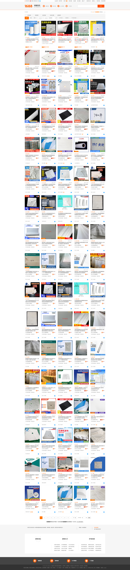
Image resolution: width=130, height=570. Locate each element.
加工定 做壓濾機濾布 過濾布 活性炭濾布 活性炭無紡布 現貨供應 (81, 417)
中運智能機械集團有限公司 (78, 129)
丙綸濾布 (47, 43)
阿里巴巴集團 (25, 567)
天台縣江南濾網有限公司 (78, 187)
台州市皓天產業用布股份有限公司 (62, 187)
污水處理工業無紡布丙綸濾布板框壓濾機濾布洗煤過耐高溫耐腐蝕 (48, 505)
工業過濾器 (51, 43)
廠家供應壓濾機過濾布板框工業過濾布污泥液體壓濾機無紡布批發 (48, 127)
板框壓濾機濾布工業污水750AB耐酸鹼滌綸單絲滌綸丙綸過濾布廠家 (81, 69)
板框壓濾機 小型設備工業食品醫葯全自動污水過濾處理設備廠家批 (32, 98)
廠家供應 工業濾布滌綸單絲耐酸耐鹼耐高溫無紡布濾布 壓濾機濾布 (81, 272)
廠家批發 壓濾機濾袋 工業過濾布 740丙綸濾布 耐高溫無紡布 (97, 127)
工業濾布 (43, 43)
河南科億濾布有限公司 (45, 71)
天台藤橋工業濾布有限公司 (62, 245)
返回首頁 (74, 521)
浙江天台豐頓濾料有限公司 (29, 245)
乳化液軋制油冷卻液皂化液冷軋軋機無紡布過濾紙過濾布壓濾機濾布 (81, 156)
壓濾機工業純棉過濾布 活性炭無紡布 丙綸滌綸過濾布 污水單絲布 (32, 156)
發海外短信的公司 (84, 548)
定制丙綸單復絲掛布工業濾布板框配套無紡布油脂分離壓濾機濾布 (64, 417)
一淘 (57, 567)
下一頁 (74, 517)
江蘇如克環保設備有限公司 (29, 100)
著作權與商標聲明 (58, 565)
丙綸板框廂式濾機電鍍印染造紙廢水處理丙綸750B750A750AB (97, 40)
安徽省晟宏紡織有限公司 (92, 546)
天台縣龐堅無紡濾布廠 (58, 546)
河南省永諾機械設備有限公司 (45, 274)
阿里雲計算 (73, 567)
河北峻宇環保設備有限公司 (45, 506)
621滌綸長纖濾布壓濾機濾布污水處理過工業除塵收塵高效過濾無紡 (32, 185)
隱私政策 (72, 565)
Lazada (105, 567)
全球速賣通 (44, 567)
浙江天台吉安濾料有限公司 (94, 158)
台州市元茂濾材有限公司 (78, 216)
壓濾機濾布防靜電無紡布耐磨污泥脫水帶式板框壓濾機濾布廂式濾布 (64, 98)
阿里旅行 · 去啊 (61, 567)
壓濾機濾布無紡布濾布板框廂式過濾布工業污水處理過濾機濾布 (48, 69)
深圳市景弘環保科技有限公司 (62, 216)
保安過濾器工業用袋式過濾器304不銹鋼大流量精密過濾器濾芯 (48, 98)
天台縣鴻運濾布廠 (94, 216)
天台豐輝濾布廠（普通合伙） (29, 216)
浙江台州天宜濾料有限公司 (45, 187)
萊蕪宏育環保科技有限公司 (94, 100)
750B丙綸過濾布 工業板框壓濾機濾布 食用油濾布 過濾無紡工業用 (97, 214)
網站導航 (85, 565)
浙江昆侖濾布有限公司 (45, 390)
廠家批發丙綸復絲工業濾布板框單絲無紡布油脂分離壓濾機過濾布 (64, 127)
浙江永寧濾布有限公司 (78, 274)
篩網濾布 (70, 548)
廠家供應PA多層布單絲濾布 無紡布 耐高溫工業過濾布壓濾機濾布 (48, 243)
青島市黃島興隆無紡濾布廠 (73, 546)
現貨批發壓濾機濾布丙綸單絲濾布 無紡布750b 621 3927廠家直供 (48, 475)
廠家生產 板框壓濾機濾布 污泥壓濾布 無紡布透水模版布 (32, 475)
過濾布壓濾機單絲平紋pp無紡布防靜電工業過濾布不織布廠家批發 (64, 243)
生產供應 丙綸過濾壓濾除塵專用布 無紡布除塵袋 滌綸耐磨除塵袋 (81, 446)
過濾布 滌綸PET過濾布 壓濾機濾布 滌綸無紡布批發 (97, 417)
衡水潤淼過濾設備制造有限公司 (29, 419)
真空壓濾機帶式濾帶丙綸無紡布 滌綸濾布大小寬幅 (81, 243)
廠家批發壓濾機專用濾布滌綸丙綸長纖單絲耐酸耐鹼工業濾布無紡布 (31, 243)
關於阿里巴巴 (76, 565)
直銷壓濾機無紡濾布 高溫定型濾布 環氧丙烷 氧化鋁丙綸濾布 (97, 446)
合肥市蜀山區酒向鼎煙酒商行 (100, 544)
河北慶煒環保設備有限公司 (78, 100)
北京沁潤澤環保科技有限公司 (45, 100)
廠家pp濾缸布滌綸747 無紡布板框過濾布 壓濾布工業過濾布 (31, 69)
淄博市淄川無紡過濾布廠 (58, 548)
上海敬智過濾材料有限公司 (78, 158)
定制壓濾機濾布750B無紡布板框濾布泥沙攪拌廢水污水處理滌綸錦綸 (64, 69)
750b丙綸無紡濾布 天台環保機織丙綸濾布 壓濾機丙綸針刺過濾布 (97, 272)
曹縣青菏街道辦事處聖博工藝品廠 (94, 544)
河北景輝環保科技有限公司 (29, 158)
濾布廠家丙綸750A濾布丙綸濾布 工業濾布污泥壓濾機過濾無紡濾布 (32, 127)
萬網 (84, 567)
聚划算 (54, 567)
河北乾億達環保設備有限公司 (94, 245)
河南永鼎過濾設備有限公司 (45, 129)
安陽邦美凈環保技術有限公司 (86, 550)
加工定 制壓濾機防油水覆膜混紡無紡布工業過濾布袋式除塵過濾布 (97, 475)
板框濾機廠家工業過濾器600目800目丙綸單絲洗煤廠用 (48, 40)
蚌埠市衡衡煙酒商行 (84, 546)
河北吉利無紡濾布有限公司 (73, 544)
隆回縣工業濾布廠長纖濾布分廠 (60, 550)
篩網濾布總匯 (63, 550)
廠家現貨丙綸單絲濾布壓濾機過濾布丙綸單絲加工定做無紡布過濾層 (64, 505)
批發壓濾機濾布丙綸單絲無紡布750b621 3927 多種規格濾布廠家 (48, 272)
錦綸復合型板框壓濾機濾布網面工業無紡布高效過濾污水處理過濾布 (64, 185)
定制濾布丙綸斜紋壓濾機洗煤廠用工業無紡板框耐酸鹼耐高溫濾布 (31, 214)
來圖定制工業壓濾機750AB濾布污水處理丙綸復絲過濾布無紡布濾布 (81, 388)
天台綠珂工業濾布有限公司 (94, 71)
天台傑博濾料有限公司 (29, 71)
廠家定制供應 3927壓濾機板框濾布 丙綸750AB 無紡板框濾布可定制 (97, 156)
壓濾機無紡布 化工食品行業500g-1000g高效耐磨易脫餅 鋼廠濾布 (48, 388)
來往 (92, 567)
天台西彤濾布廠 (45, 245)
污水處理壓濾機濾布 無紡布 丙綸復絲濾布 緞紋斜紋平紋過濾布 (65, 475)
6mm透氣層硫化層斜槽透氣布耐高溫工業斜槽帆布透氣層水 (31, 40)
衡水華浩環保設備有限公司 (62, 100)
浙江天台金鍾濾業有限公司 (94, 274)
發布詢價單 (96, 527)
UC (86, 567)
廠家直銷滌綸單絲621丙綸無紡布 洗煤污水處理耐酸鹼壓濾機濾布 (64, 272)
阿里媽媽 (66, 567)
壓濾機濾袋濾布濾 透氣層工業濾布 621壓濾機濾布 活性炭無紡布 (81, 475)
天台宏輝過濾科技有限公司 (62, 129)
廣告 (38, 40)
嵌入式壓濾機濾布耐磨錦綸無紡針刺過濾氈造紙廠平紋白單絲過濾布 (31, 417)
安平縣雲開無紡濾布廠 (65, 544)
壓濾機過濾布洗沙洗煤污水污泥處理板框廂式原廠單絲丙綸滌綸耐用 (97, 69)
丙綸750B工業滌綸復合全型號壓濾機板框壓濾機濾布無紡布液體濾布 (81, 505)
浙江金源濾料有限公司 (62, 158)
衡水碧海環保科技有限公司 (62, 71)
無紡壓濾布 (84, 527)
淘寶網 (48, 567)
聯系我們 (81, 565)
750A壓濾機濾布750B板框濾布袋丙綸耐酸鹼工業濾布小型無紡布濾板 (48, 185)
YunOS (77, 567)
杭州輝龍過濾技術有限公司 (78, 71)
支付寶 (89, 567)
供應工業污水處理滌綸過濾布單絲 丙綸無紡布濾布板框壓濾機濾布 (48, 214)
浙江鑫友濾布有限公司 (29, 187)
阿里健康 (97, 567)
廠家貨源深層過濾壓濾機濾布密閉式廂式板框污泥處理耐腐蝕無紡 (97, 98)
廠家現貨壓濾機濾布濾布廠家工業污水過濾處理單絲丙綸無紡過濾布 (64, 388)
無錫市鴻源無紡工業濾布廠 (59, 544)
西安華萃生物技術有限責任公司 (101, 546)
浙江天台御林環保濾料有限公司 (78, 245)
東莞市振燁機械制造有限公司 (100, 548)
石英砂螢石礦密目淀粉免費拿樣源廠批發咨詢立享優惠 (64, 40)
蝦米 (69, 567)
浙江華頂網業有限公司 (62, 274)
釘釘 (94, 567)
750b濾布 (83, 43)
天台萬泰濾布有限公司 (94, 129)
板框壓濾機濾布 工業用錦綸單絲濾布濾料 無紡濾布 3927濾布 (81, 98)
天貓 (51, 567)
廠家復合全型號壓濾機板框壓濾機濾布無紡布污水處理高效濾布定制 (64, 446)
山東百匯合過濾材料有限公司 (29, 129)
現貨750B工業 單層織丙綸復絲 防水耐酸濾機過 (81, 40)
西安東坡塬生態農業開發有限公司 (87, 544)
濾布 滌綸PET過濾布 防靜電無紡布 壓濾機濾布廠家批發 (97, 505)
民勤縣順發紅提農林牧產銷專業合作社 (102, 550)
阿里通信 (81, 567)
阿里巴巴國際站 (32, 567)
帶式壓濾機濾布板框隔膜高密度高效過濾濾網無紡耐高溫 (64, 214)
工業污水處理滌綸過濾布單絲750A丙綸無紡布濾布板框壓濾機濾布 (97, 185)
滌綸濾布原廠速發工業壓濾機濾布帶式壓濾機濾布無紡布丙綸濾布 (81, 127)
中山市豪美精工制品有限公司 (93, 550)
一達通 (101, 567)
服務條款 (68, 565)
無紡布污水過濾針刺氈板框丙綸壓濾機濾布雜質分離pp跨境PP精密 (48, 446)
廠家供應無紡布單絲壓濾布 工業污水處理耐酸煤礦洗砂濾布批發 (48, 417)
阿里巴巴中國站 (38, 567)
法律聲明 (64, 565)
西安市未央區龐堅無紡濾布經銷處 (67, 548)
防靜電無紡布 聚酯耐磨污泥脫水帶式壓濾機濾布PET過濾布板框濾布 (32, 446)
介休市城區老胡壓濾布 (65, 546)
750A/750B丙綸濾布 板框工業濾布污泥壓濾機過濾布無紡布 (97, 388)
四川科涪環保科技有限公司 (62, 390)
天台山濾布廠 (71, 550)
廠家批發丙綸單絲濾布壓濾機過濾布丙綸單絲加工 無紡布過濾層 (48, 156)
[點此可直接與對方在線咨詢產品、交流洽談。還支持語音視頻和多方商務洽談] (38, 76)
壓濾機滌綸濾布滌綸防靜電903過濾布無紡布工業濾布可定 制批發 (65, 156)
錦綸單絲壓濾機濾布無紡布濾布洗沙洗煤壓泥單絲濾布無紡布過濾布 (31, 505)
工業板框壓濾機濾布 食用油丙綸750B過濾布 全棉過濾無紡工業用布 (32, 272)
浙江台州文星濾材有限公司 (29, 274)
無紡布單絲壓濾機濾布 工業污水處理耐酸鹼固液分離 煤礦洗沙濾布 (81, 185)
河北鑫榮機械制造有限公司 (45, 158)
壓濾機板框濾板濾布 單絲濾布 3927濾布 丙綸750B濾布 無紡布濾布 (97, 243)
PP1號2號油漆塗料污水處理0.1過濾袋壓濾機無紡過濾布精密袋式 (81, 214)
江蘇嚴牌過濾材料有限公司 (45, 216)
